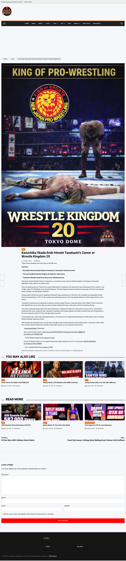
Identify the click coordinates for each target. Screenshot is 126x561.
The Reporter (37, 261)
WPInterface (53, 556)
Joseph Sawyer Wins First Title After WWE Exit (100, 382)
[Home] (5, 60)
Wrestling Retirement (78, 350)
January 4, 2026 (49, 338)
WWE (40, 23)
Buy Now (80, 546)
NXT (62, 23)
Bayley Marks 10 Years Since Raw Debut (56, 425)
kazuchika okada (38, 350)
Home (27, 23)
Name (3, 498)
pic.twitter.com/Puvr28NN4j (33, 343)
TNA (54, 23)
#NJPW (61, 332)
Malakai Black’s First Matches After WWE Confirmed (60, 382)
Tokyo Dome (58, 350)
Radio (48, 546)
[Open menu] (4, 23)
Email (3, 506)
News (34, 23)
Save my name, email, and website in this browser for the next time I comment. (28, 514)
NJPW (45, 350)
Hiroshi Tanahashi (28, 350)
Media (76, 23)
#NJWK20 (92, 341)
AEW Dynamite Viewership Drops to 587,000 (16, 425)
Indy (69, 23)
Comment (5, 475)
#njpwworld (68, 332)
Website (67, 506)
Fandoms (96, 23)
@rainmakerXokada (30, 328)
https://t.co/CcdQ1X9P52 (50, 332)
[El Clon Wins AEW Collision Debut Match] (2, 281)
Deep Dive (86, 23)
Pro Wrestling (50, 350)
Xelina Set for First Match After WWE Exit (15, 382)
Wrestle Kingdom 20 (67, 350)
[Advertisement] (63, 40)
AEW (47, 23)
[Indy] (12, 60)
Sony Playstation (90, 422)
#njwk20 (75, 332)
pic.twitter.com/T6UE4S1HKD (33, 334)
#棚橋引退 (81, 332)
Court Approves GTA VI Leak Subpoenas (98, 425)
